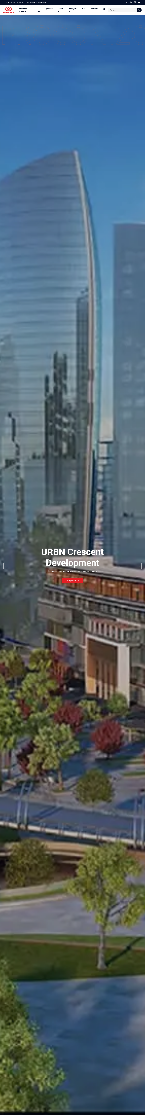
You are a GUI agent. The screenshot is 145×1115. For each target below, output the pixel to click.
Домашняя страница (22, 10)
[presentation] (6, 566)
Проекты (49, 9)
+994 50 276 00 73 (15, 2)
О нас (38, 10)
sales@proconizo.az (38, 2)
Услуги (60, 9)
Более (72, 575)
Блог (84, 9)
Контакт (94, 9)
